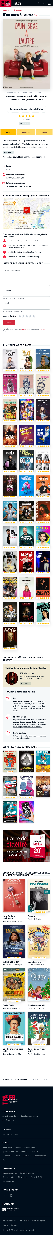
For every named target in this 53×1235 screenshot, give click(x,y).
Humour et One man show (25, 1147)
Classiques (27, 1156)
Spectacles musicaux (10, 1151)
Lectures (24, 1151)
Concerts (34, 1151)
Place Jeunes (23, 1177)
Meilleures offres (8, 1177)
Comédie (32, 92)
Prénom (8, 290)
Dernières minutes (27, 1173)
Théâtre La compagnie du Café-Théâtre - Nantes (26, 96)
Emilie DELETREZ (19, 99)
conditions (24, 329)
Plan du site (24, 1221)
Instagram (11, 1195)
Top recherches (8, 1181)
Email (7, 303)
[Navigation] (49, 3)
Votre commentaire (12, 271)
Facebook (4, 1195)
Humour (41, 92)
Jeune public (7, 1147)
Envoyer (9, 323)
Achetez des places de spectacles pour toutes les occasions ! (29, 737)
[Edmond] (10, 812)
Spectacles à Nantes (12, 10)
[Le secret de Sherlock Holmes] (26, 761)
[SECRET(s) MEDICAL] (43, 786)
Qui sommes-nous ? (9, 1221)
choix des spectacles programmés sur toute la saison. (29, 725)
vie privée (42, 329)
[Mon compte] (43, 3)
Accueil (6, 1080)
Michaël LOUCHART (35, 99)
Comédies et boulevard (17, 92)
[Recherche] (38, 3)
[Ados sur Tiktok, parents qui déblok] (26, 812)
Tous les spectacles (10, 1134)
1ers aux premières (9, 1173)
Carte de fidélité (37, 1177)
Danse (4, 1160)
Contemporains (40, 1156)
